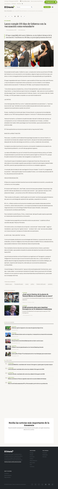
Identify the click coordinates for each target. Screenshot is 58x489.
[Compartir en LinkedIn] (18, 16)
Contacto (6, 473)
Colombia (32, 466)
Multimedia (45, 454)
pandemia (50, 284)
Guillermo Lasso (8, 284)
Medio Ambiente (33, 460)
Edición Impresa (7, 475)
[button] (22, 3)
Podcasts (14, 3)
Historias (19, 3)
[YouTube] (46, 484)
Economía (9, 10)
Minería (31, 454)
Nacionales (32, 462)
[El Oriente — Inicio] (9, 7)
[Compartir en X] (12, 16)
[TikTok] (52, 484)
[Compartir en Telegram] (15, 16)
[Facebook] (32, 484)
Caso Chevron (7, 3)
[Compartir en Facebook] (8, 16)
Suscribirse (47, 7)
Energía (31, 452)
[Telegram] (49, 484)
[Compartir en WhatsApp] (5, 16)
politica (32, 284)
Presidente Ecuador (18, 284)
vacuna (26, 284)
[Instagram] (39, 484)
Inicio (5, 10)
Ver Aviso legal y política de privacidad (12, 461)
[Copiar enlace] (24, 16)
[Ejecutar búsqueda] (31, 7)
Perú (31, 464)
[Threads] (42, 484)
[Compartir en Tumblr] (21, 16)
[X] (35, 484)
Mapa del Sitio (7, 477)
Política (31, 458)
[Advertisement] (29, 400)
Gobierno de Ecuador (41, 284)
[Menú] (52, 7)
